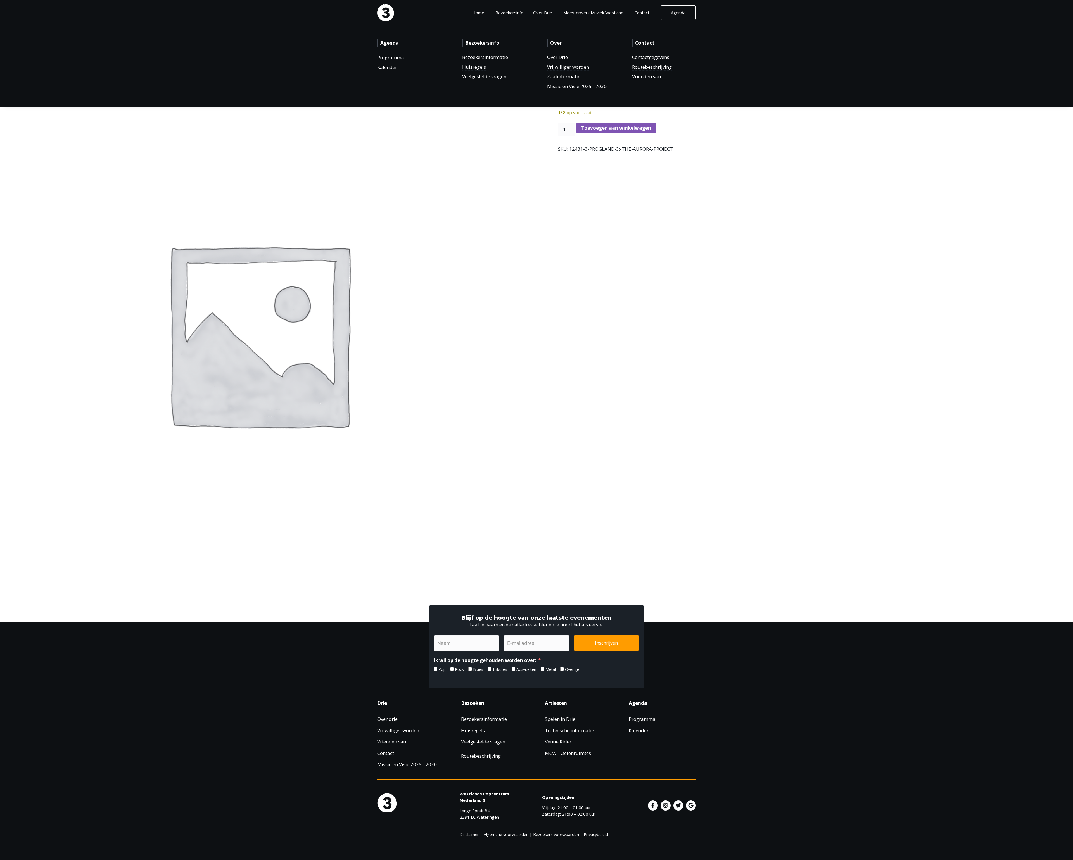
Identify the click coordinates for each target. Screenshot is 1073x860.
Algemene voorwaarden (506, 834)
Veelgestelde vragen (484, 76)
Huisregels (474, 67)
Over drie (387, 719)
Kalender (387, 67)
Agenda (678, 12)
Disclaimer (469, 834)
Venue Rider (558, 741)
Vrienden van (646, 76)
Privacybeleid (596, 834)
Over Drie (557, 57)
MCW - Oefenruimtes (568, 753)
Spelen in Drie (560, 719)
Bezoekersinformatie (485, 57)
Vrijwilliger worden (568, 67)
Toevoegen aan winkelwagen (616, 128)
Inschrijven (606, 643)
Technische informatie (569, 730)
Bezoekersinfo (509, 12)
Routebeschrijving (652, 67)
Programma (390, 57)
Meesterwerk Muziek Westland (593, 12)
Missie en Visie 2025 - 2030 (577, 86)
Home (478, 12)
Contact (642, 12)
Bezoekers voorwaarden (556, 834)
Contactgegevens (650, 57)
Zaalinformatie (563, 76)
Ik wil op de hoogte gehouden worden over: (485, 660)
